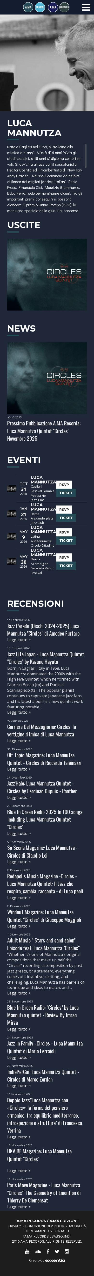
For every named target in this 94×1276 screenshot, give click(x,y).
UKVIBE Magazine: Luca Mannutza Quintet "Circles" (39, 1154)
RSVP (64, 484)
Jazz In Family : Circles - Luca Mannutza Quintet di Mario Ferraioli (45, 1046)
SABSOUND (61, 1236)
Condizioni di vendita (44, 1225)
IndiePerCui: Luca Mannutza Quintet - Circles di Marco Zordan (43, 1075)
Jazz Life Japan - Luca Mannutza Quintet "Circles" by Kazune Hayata (45, 657)
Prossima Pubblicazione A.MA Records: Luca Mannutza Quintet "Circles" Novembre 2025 (44, 430)
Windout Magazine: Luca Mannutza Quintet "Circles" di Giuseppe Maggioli (44, 915)
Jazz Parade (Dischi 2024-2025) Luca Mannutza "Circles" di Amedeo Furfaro (43, 629)
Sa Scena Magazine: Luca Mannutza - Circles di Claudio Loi (42, 851)
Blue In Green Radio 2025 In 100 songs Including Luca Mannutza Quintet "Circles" (44, 819)
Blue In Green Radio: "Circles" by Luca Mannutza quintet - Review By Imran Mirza (43, 1014)
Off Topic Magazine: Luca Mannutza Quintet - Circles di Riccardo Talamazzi (44, 758)
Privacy (14, 1225)
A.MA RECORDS (36, 1236)
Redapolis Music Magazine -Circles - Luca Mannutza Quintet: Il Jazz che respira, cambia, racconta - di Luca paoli (45, 883)
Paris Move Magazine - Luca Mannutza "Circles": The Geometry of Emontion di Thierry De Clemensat (44, 1192)
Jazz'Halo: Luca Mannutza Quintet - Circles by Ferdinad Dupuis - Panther (42, 786)
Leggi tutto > (19, 639)
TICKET (66, 493)
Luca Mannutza (43, 479)
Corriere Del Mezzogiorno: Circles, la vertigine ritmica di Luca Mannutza (41, 730)
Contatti (61, 1230)
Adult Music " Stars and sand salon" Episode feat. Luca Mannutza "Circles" (43, 943)
